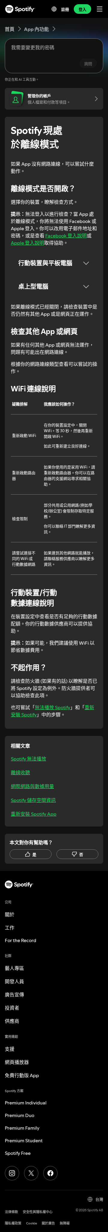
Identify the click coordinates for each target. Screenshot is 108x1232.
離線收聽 (20, 772)
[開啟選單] (99, 9)
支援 (9, 1049)
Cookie (31, 1223)
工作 (9, 927)
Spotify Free (18, 1153)
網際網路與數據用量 (32, 786)
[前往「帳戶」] (94, 99)
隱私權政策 (13, 1223)
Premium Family (22, 1128)
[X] (31, 1173)
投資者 (12, 1008)
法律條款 (11, 1212)
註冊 (65, 9)
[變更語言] (54, 9)
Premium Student (24, 1140)
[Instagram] (12, 1173)
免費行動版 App (22, 1075)
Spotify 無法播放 (28, 758)
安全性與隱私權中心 (37, 1212)
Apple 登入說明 (27, 242)
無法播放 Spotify (52, 707)
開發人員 (14, 981)
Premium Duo (19, 1115)
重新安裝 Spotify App (33, 814)
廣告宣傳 (14, 994)
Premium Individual (25, 1102)
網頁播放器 (17, 1062)
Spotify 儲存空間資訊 (33, 800)
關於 (9, 914)
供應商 (12, 1021)
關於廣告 (48, 1223)
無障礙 (65, 1223)
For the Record (20, 940)
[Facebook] (50, 1173)
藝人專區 (14, 968)
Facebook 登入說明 (66, 235)
